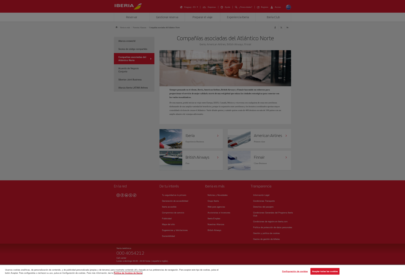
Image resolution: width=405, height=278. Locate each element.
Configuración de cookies (295, 271)
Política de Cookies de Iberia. (128, 272)
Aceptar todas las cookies (325, 271)
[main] (202, 271)
